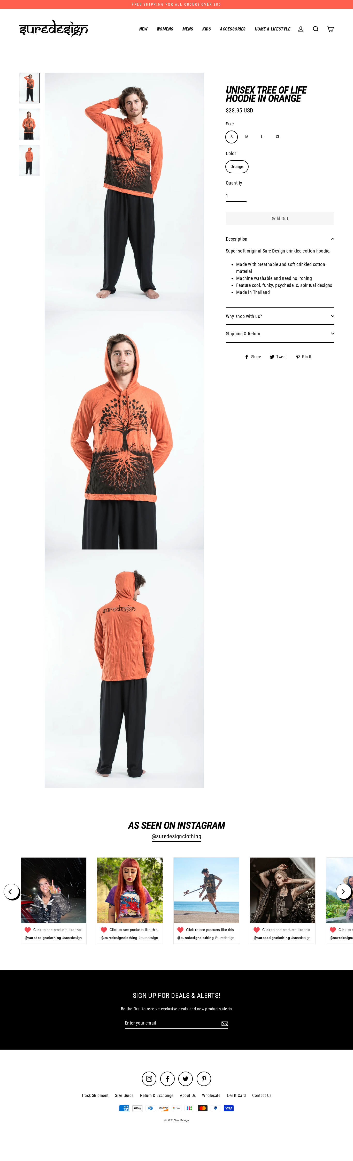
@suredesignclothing (177, 836)
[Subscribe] (224, 1023)
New (143, 29)
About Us (188, 1095)
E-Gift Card (236, 1095)
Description (237, 238)
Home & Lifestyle (272, 29)
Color (231, 153)
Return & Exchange (157, 1095)
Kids (206, 29)
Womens (165, 29)
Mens (187, 29)
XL (278, 136)
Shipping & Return (243, 333)
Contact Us (262, 1095)
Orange (237, 166)
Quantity (234, 183)
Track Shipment (95, 1095)
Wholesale (211, 1095)
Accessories (232, 29)
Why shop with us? (244, 316)
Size (230, 123)
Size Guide (124, 1095)
